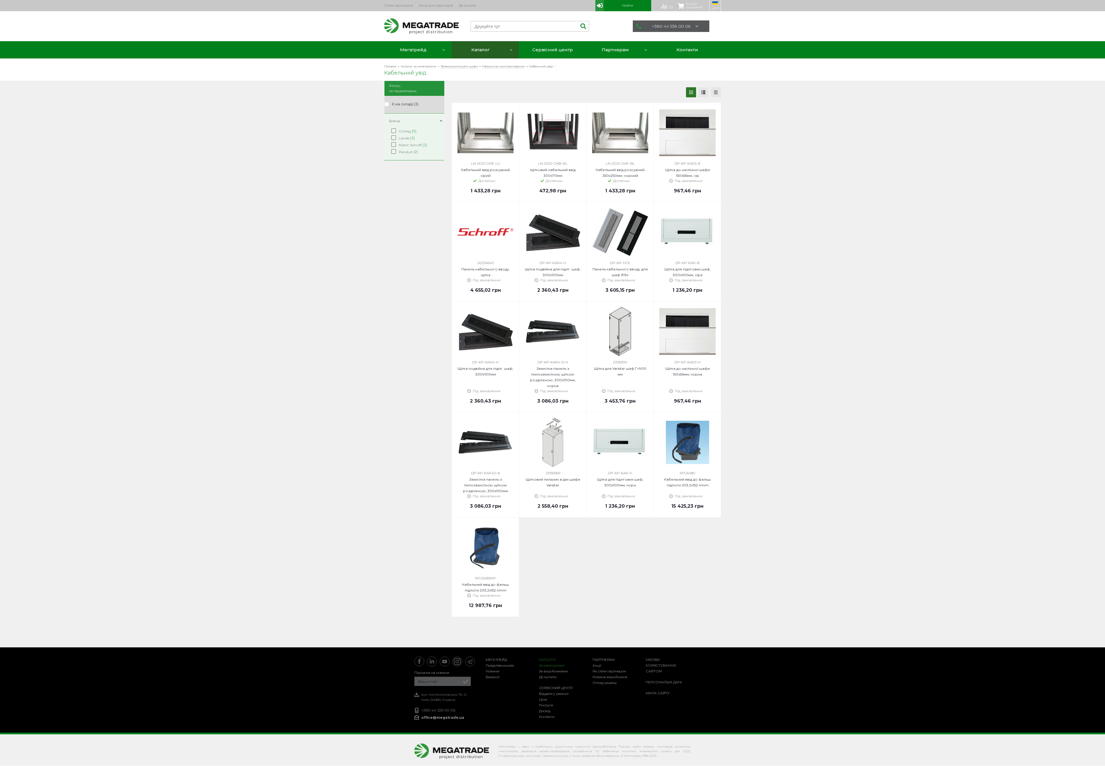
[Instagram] (457, 661)
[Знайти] (582, 26)
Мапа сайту (658, 693)
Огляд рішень (604, 682)
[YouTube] (444, 661)
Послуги (546, 705)
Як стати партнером (609, 671)
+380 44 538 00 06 (671, 26)
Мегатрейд (496, 659)
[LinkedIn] (432, 661)
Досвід (544, 711)
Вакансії (493, 677)
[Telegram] (470, 661)
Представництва (500, 665)
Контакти (547, 716)
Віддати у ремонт (554, 693)
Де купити (548, 677)
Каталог (547, 659)
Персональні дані (664, 682)
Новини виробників (609, 677)
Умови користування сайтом (661, 665)
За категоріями (551, 665)
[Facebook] (419, 661)
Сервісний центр (556, 688)
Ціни (543, 699)
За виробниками (553, 671)
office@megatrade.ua (442, 717)
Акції (596, 665)
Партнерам (603, 659)
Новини (492, 671)
